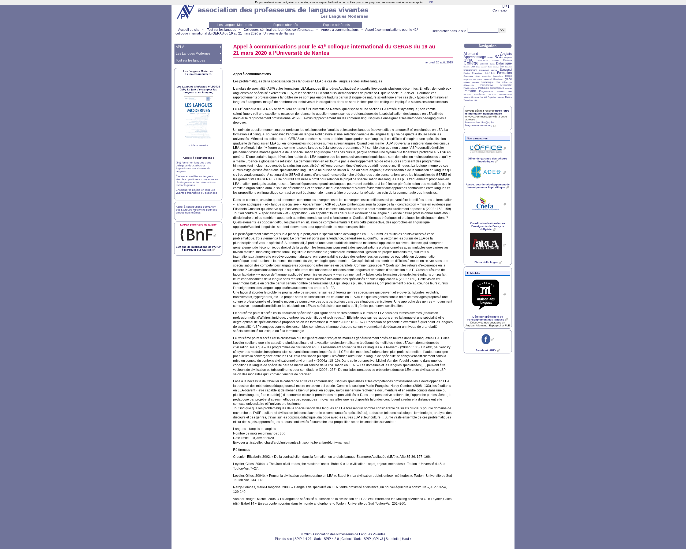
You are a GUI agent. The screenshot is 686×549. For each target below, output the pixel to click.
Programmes (486, 91)
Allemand (471, 54)
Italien (508, 76)
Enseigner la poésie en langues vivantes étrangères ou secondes (196, 191)
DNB (473, 67)
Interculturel (498, 76)
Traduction (468, 100)
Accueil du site (188, 30)
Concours (484, 64)
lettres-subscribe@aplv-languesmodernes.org (479, 124)
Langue (466, 79)
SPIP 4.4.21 (303, 539)
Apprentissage (475, 57)
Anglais (506, 54)
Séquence (475, 97)
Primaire (470, 91)
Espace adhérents (336, 25)
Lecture (472, 79)
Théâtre (508, 97)
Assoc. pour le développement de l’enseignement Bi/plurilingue (488, 186)
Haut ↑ (406, 539)
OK (431, 2)
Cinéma (507, 60)
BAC (498, 56)
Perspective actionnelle (496, 85)
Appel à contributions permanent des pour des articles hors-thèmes (196, 209)
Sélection (467, 97)
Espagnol (506, 69)
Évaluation (477, 73)
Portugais (508, 88)
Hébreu (477, 76)
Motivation (475, 82)
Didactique (504, 63)
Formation (504, 73)
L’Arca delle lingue (486, 262)
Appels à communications (340, 30)
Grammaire (468, 76)
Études (467, 73)
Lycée (508, 79)
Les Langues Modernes (234, 25)
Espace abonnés (285, 25)
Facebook (486, 350)
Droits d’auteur (481, 67)
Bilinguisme (508, 57)
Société (483, 97)
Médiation (467, 82)
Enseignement (470, 70)
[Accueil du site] (186, 11)
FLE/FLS (489, 72)
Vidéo (475, 100)
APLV (180, 47)
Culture (492, 64)
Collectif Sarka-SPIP (356, 539)
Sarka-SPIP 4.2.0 (326, 539)
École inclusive (493, 67)
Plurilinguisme (470, 88)
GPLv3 (378, 539)
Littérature (497, 79)
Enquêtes (508, 67)
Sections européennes (474, 94)
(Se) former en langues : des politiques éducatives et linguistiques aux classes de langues (193, 167)
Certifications (482, 60)
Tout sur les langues (221, 30)
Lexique (479, 79)
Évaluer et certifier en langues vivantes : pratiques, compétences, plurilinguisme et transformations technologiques (197, 180)
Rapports (501, 91)
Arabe (490, 57)
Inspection (486, 76)
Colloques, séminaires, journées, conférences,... (279, 30)
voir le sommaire (198, 145)
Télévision (500, 97)
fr (505, 5)
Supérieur (492, 97)
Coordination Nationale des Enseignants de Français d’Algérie (487, 226)
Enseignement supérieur (488, 70)
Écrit (502, 67)
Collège (471, 63)
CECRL (468, 60)
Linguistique (487, 79)
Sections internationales (500, 94)
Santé (510, 91)
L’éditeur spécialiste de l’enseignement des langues (485, 318)
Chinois (496, 60)
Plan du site (283, 539)
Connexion (501, 10)
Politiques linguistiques (491, 88)
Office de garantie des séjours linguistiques (488, 160)
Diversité (466, 67)
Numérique (488, 82)
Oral (498, 82)
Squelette (393, 539)
